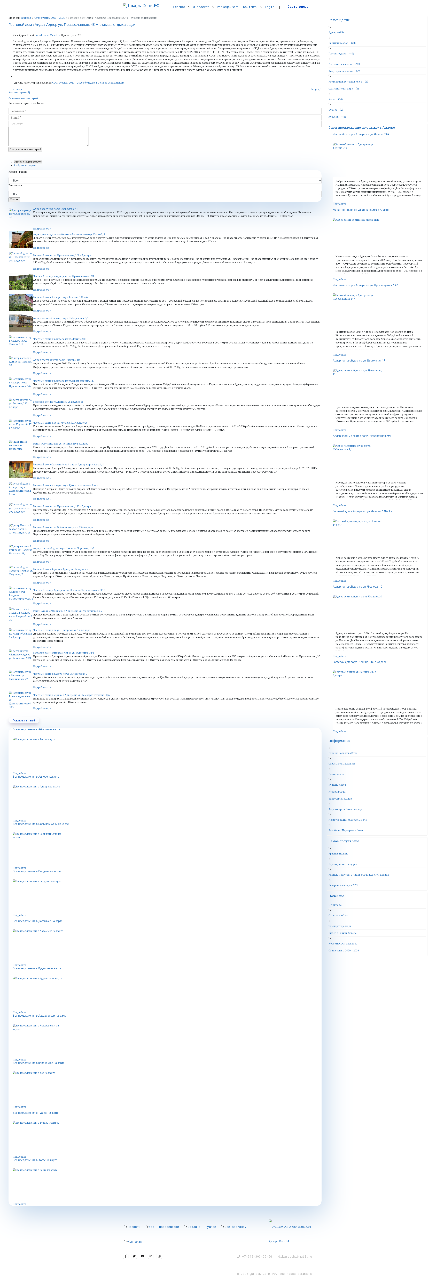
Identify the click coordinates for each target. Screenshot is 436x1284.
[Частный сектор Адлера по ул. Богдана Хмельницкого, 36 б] (21, 595)
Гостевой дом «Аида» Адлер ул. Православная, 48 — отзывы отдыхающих (72, 24)
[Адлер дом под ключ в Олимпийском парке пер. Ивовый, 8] (21, 239)
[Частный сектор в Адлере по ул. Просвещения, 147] (21, 385)
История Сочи (337, 791)
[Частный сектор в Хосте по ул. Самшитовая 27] (21, 678)
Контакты (250, 7)
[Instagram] (159, 1256)
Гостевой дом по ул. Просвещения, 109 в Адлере (62, 255)
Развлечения (337, 774)
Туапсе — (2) (336, 109)
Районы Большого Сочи (343, 753)
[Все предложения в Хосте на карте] (167, 1185)
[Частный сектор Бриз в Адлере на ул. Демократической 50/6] (21, 700)
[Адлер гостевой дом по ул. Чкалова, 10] (21, 364)
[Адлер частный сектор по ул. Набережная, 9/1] (21, 323)
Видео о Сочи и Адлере (343, 933)
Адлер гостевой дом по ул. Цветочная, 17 (359, 361)
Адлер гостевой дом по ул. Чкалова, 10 (56, 359)
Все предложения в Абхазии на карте (36, 729)
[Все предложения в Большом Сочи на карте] (167, 849)
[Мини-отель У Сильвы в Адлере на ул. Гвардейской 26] (21, 615)
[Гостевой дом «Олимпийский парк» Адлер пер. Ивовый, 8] (21, 469)
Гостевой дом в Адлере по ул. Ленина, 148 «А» (60, 297)
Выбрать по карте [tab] (25, 165)
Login (269, 7)
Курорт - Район (18, 171)
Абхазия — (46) (337, 116)
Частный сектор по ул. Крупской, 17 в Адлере (60, 422)
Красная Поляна (338, 853)
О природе (335, 905)
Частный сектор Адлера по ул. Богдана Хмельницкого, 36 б (69, 590)
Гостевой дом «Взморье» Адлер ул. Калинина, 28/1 (63, 652)
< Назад (17, 89)
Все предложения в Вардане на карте (37, 871)
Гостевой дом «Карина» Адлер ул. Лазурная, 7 (60, 569)
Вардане (194, 1227)
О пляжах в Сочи (338, 915)
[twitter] (134, 1256)
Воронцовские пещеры (343, 864)
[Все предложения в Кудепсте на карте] (167, 994)
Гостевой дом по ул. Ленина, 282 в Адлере (58, 401)
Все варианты (235, 1227)
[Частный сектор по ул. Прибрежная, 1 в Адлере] (21, 636)
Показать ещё (24, 720)
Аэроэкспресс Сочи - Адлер (345, 809)
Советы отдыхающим (342, 763)
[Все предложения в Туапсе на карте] (167, 1138)
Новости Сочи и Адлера (343, 943)
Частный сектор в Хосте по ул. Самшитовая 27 (61, 673)
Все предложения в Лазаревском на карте (39, 1016)
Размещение (226, 7)
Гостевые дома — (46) (341, 53)
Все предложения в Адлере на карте (36, 777)
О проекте (201, 7)
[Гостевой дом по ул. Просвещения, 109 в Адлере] (21, 260)
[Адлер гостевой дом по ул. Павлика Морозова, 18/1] (21, 553)
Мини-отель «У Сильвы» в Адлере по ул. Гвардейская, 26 (67, 611)
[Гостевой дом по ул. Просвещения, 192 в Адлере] (21, 511)
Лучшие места (337, 784)
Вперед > (316, 89)
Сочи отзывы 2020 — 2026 (344, 950)
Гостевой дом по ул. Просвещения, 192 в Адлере (62, 506)
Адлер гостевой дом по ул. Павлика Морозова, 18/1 (63, 548)
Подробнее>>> (42, 228)
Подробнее (19, 773)
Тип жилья (15, 185)
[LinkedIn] (150, 1256)
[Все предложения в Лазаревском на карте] (167, 1041)
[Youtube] (142, 1256)
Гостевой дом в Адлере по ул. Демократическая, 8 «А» (65, 485)
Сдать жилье (298, 6)
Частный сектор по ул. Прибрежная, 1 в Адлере (61, 630)
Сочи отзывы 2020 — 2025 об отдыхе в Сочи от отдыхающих (88, 82)
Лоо (151, 1227)
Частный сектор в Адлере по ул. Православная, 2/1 (63, 276)
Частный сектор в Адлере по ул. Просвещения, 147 (63, 380)
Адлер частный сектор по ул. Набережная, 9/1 (61, 318)
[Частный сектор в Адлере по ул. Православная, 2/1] (21, 281)
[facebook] (125, 1256)
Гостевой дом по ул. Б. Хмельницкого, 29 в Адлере (63, 527)
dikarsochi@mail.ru (295, 1256)
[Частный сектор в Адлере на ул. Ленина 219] (21, 343)
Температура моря (340, 926)
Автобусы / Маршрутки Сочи (346, 830)
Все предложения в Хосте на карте (35, 1160)
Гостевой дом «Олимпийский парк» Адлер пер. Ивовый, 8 (68, 464)
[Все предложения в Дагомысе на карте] (167, 946)
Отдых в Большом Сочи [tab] (28, 161)
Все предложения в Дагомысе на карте (38, 921)
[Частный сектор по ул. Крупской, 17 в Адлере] (21, 427)
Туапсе (210, 1227)
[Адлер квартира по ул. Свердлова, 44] (21, 217)
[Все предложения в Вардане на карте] (167, 896)
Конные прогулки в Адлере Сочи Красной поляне (359, 874)
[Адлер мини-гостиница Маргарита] (21, 448)
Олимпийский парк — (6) (344, 88)
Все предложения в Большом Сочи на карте (41, 824)
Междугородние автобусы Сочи (348, 819)
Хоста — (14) (336, 99)
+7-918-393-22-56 (258, 1256)
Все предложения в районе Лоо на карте (39, 1063)
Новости (134, 1227)
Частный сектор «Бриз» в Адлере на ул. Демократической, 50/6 (71, 695)
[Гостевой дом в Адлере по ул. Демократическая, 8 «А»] (21, 490)
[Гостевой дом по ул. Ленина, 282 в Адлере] (21, 406)
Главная (179, 7)
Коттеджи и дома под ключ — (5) (348, 81)
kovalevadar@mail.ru (48, 35)
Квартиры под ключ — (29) (345, 71)
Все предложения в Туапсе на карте (36, 1113)
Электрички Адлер (340, 798)
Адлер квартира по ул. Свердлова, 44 (55, 208)
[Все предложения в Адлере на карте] (167, 802)
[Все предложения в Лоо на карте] (167, 755)
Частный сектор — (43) (342, 43)
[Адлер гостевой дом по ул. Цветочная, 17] (379, 386)
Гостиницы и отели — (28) (344, 64)
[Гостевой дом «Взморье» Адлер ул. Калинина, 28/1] (21, 657)
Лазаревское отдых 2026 (343, 885)
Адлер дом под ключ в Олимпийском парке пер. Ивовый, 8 (69, 234)
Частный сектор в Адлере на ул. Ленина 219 (59, 339)
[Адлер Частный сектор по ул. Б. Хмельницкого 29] (21, 532)
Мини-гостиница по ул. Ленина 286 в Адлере (60, 443)
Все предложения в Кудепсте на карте (37, 968)
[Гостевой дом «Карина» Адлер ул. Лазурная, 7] (21, 574)
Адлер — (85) (336, 32)
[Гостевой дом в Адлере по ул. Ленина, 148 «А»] (21, 302)
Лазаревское (169, 1227)
